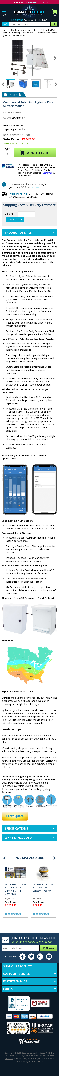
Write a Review (12, 112)
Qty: (8, 149)
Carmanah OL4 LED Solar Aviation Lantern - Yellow (43, 887)
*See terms (47, 173)
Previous (4, 858)
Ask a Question (16, 117)
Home (4, 30)
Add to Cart (38, 152)
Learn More (35, 187)
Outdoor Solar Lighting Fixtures (25, 30)
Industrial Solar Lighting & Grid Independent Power (29, 31)
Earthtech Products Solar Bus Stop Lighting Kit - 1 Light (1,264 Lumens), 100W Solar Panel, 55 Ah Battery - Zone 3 (15, 894)
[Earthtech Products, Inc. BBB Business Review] (16, 1003)
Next (55, 58)
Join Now (48, 948)
